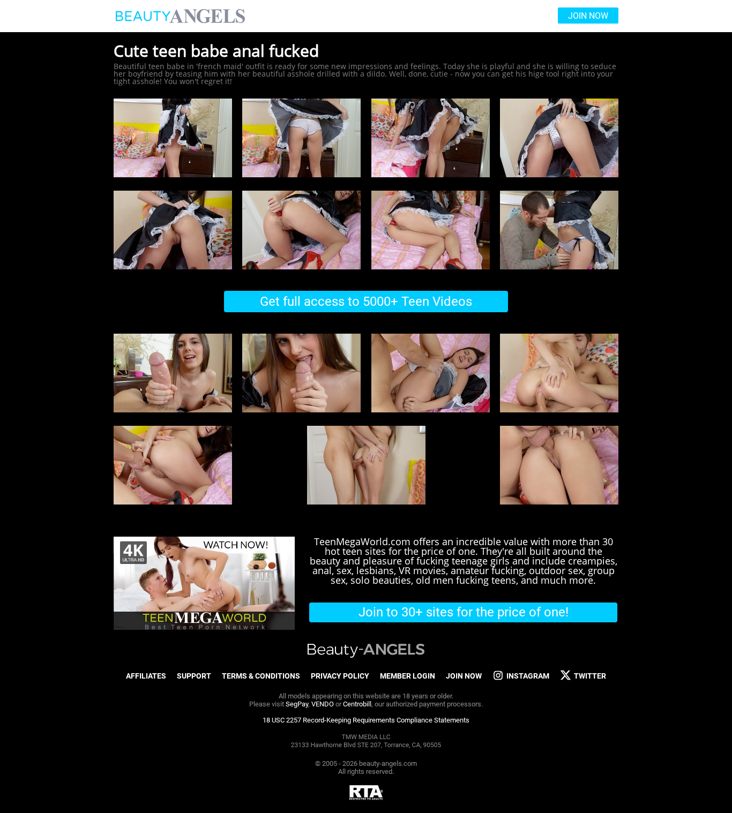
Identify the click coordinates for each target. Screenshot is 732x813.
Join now (588, 16)
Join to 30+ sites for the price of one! (463, 612)
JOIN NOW (464, 676)
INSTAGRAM (527, 676)
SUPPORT (194, 676)
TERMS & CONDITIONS (261, 676)
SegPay (297, 704)
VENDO (322, 704)
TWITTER (590, 676)
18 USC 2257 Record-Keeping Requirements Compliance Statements (366, 720)
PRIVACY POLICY (340, 676)
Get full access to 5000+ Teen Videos (366, 301)
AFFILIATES (146, 676)
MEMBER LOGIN (407, 676)
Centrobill (357, 704)
